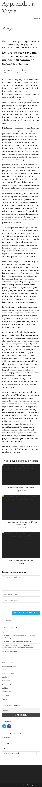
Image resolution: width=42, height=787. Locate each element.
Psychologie (6, 692)
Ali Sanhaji (8, 70)
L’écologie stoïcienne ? (10, 651)
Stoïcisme (8, 73)
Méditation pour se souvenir (21, 488)
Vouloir (5, 699)
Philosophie (6, 684)
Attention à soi (7, 662)
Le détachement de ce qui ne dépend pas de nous (21, 523)
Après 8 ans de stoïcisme (10, 632)
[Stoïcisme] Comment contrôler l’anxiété (17, 642)
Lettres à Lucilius (8, 673)
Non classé (6, 681)
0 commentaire (23, 73)
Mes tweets (6, 737)
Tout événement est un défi (21, 560)
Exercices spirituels (9, 666)
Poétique (5, 688)
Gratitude (5, 670)
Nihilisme (5, 677)
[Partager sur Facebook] (9, 726)
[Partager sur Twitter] (4, 726)
